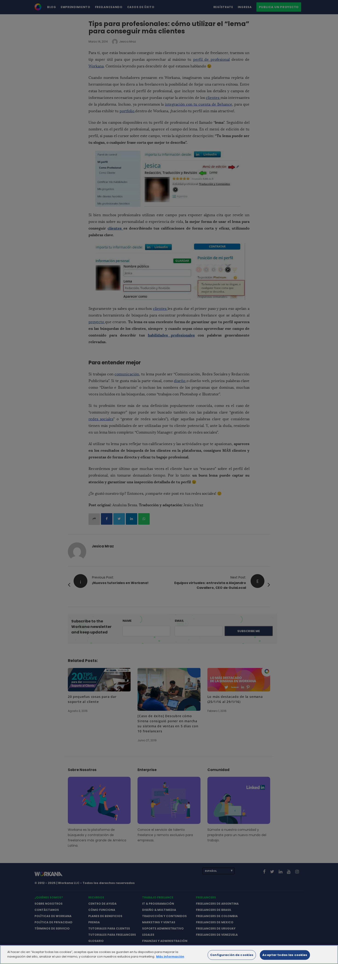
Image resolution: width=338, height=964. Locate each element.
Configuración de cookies (231, 955)
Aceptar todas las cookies (284, 955)
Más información (170, 956)
